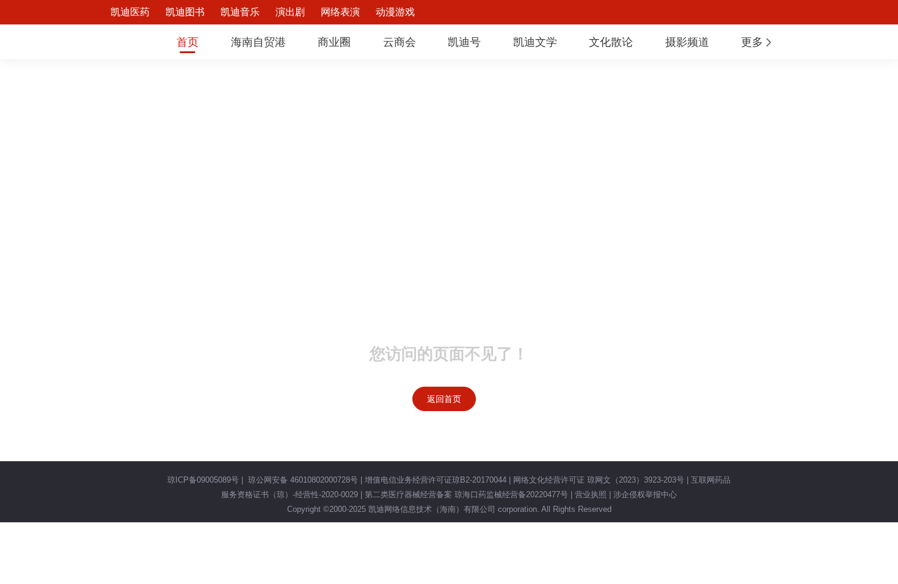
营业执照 (591, 494)
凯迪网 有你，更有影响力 (120, 42)
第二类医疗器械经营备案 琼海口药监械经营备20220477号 (466, 494)
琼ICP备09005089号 (203, 479)
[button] (757, 42)
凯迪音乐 (240, 12)
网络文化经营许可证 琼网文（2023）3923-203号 (598, 479)
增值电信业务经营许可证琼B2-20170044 (435, 479)
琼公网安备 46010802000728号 (302, 479)
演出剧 (290, 12)
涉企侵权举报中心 (645, 494)
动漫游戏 (395, 12)
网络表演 (340, 12)
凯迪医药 (130, 12)
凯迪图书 (185, 12)
